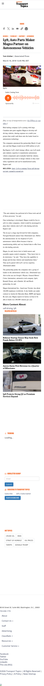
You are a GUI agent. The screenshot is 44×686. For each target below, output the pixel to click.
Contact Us (7, 621)
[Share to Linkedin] (13, 29)
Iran (19, 536)
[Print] (26, 29)
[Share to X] (8, 29)
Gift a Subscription (23, 494)
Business (5, 36)
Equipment (22, 36)
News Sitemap (29, 674)
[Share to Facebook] (4, 29)
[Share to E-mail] (17, 29)
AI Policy (17, 674)
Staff (4, 626)
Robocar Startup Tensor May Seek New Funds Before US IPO (20, 339)
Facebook (4, 654)
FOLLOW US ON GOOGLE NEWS (12, 498)
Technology (13, 36)
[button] (22, 29)
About (4, 616)
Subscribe (9, 494)
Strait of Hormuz (14, 540)
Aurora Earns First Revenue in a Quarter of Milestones (21, 367)
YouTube (4, 659)
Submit (9, 484)
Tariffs (9, 545)
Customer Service (10, 646)
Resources (6, 641)
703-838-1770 (5, 611)
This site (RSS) (6, 664)
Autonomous (30, 36)
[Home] (22, 5)
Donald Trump (21, 545)
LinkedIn (3, 662)
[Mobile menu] (3, 3)
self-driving (8, 308)
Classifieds (6, 636)
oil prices (29, 540)
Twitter (3, 656)
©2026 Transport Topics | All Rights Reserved (20, 671)
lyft (15, 308)
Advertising (7, 631)
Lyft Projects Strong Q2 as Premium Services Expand (19, 395)
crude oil (10, 536)
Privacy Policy (6, 674)
